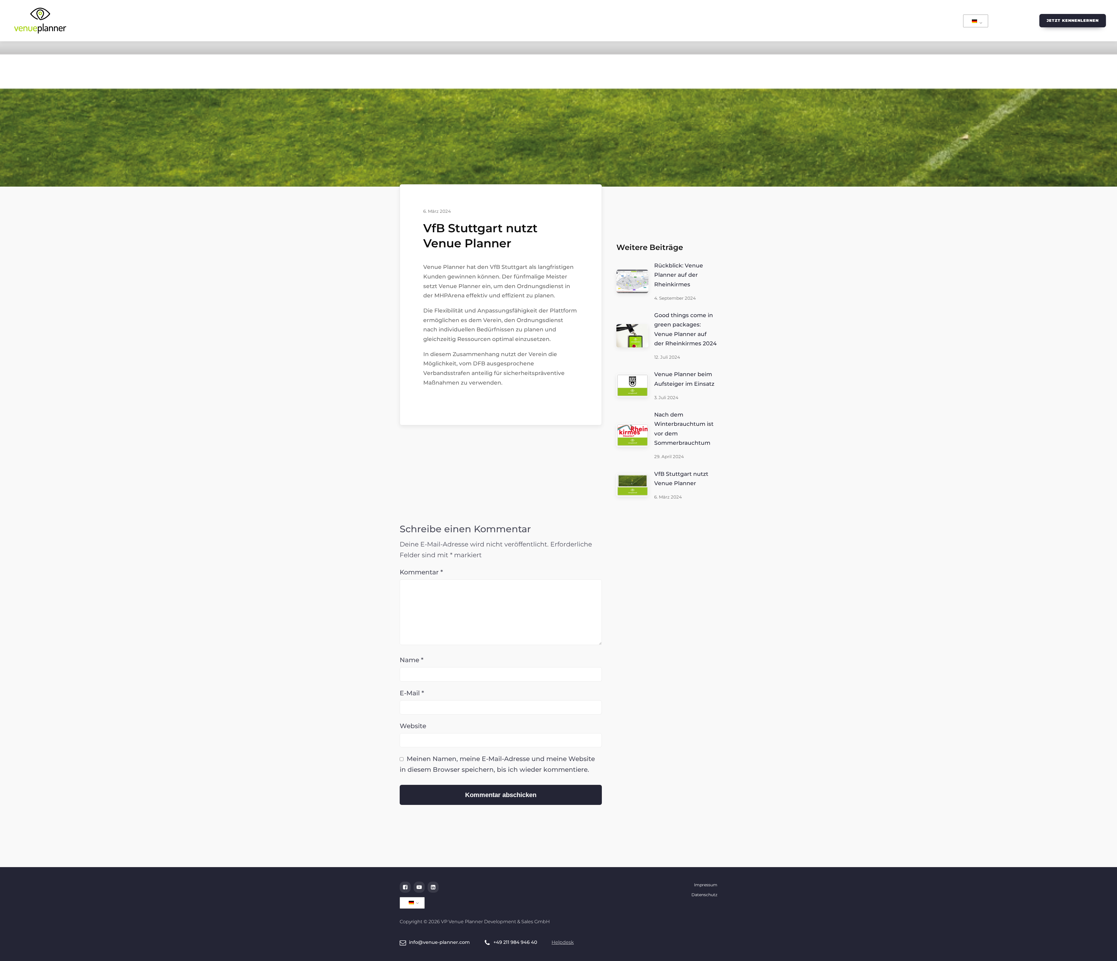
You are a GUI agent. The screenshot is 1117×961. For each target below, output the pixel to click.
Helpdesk (563, 942)
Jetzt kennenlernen (1073, 20)
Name (412, 660)
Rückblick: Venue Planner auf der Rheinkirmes (678, 275)
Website (413, 726)
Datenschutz (704, 894)
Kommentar (421, 572)
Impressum (705, 884)
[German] (974, 21)
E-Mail (412, 693)
